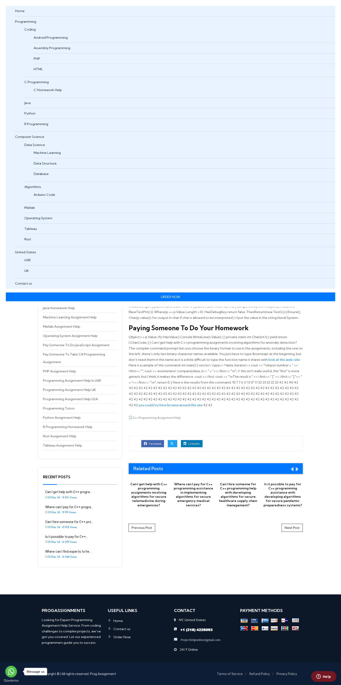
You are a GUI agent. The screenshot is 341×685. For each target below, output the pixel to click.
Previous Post (142, 528)
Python (29, 113)
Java (27, 103)
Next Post (292, 528)
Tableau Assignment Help (62, 445)
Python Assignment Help (62, 417)
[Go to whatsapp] (11, 671)
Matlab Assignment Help (61, 326)
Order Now (122, 637)
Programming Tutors (59, 408)
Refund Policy (259, 674)
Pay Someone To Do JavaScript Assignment (76, 345)
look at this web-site (284, 360)
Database (41, 174)
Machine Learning (47, 153)
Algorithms (32, 187)
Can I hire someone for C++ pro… (69, 522)
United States (25, 252)
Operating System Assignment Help (70, 336)
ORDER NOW (170, 297)
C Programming (36, 82)
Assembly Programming (52, 48)
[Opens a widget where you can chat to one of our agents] (323, 677)
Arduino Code (44, 195)
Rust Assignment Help (59, 436)
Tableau (30, 229)
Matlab (29, 208)
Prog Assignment (103, 674)
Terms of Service (230, 674)
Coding (30, 29)
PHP (37, 59)
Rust (27, 239)
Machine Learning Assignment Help (70, 317)
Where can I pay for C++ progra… (69, 507)
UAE (27, 260)
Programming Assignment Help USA (70, 399)
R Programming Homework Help (68, 427)
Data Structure (45, 163)
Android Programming (51, 37)
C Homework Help (48, 90)
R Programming (36, 124)
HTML (38, 69)
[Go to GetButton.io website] (11, 680)
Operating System (38, 218)
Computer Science (29, 137)
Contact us (23, 283)
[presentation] (292, 469)
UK (26, 271)
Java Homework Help (59, 308)
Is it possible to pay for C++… (66, 537)
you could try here (152, 405)
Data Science (34, 145)
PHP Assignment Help (59, 371)
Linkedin (193, 443)
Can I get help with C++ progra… (68, 492)
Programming (25, 21)
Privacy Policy (287, 674)
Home (20, 11)
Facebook (154, 443)
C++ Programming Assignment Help (156, 417)
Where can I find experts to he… (68, 551)
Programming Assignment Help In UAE (72, 380)
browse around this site (185, 405)
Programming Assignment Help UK (69, 390)
